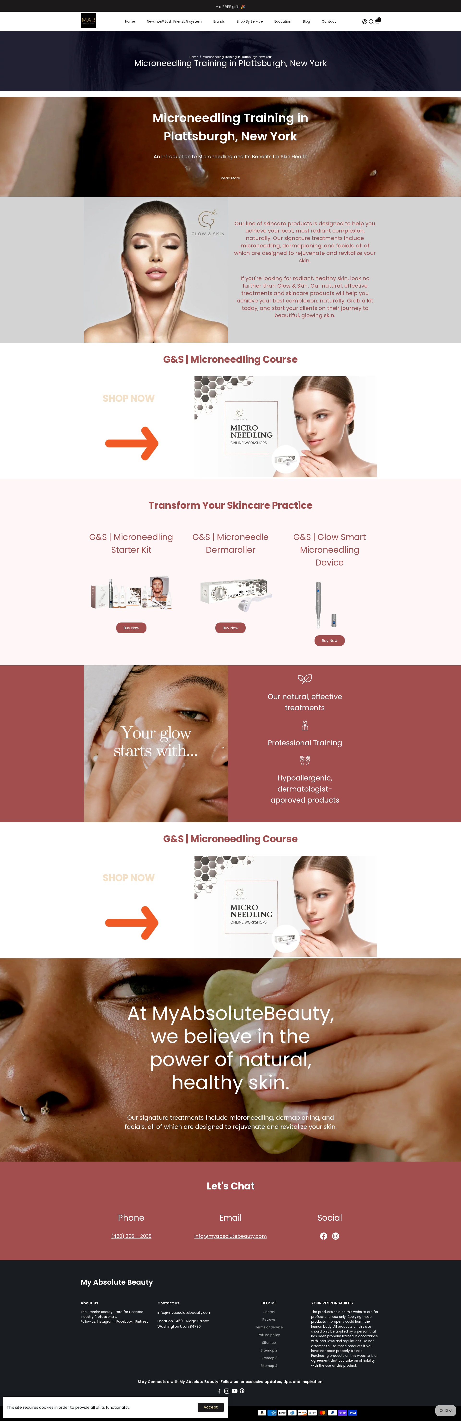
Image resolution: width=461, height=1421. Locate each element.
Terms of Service (269, 1327)
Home (130, 21)
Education (282, 21)
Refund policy (269, 1335)
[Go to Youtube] (235, 1391)
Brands (219, 21)
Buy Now (131, 628)
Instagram (105, 1321)
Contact (329, 21)
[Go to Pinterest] (242, 1391)
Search (269, 1312)
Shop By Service (250, 21)
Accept (211, 1407)
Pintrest (141, 1321)
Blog (306, 21)
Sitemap (269, 1342)
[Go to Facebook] (219, 1391)
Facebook (124, 1321)
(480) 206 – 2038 (131, 1236)
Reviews (269, 1319)
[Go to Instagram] (227, 1391)
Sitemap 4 (269, 1366)
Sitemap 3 (269, 1358)
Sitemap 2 (269, 1350)
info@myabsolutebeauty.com (230, 1236)
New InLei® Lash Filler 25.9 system (174, 21)
